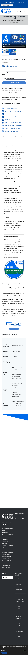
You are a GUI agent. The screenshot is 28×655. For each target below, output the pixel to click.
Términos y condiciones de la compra (20, 609)
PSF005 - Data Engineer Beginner (13, 119)
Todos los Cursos (12, 20)
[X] (9, 136)
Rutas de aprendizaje (19, 624)
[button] (5, 52)
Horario (4, 78)
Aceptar (4, 652)
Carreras (18, 636)
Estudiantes (19, 579)
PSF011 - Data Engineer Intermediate (14, 114)
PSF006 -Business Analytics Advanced (14, 116)
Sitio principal (19, 631)
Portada (5, 20)
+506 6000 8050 (7, 536)
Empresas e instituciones (19, 642)
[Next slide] (14, 52)
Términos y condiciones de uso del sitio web (20, 599)
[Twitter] (18, 517)
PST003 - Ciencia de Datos (11, 108)
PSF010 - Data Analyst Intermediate (13, 125)
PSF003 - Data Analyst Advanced (13, 122)
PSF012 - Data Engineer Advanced (13, 111)
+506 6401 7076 (6, 542)
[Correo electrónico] (21, 136)
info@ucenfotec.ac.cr (7, 552)
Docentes (18, 584)
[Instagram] (20, 517)
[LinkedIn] (25, 517)
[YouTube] (23, 517)
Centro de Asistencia (18, 617)
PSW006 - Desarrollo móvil (11, 131)
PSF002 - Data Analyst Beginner (12, 128)
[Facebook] (3, 136)
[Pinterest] (15, 136)
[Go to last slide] (4, 52)
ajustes (2, 650)
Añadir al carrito (14, 82)
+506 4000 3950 (7, 529)
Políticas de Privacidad (19, 590)
